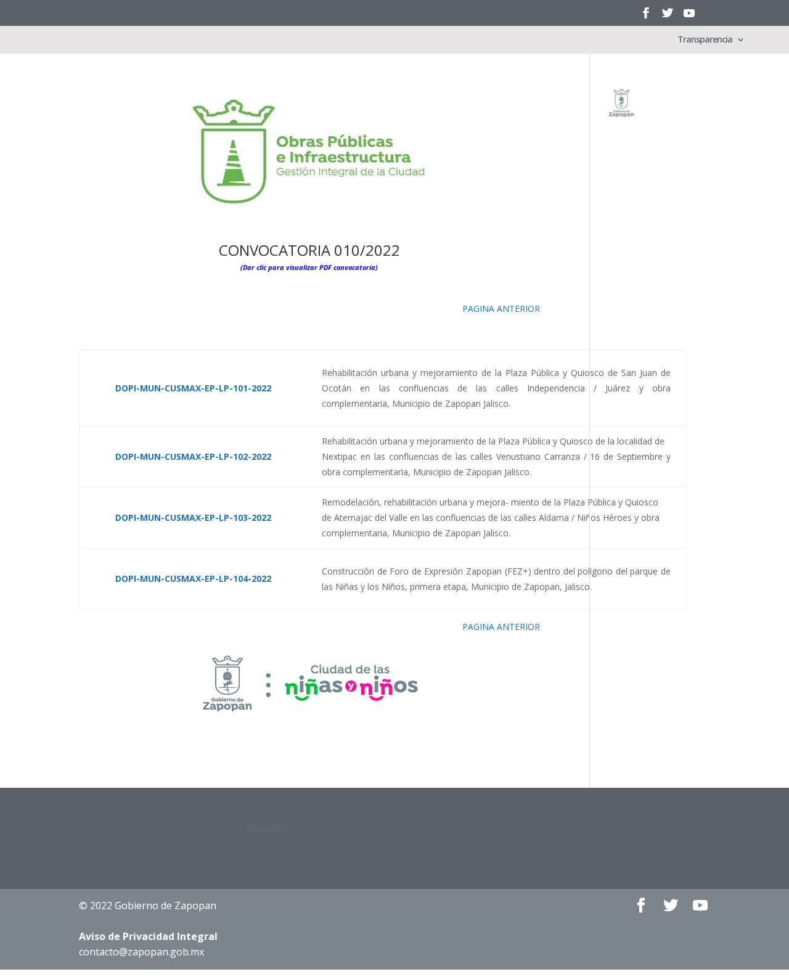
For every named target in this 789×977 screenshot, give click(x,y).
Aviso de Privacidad (148, 936)
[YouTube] (689, 17)
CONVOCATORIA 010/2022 (309, 250)
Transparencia (704, 40)
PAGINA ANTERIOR (501, 308)
